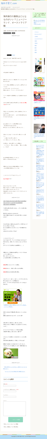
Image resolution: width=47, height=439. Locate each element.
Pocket (13, 55)
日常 (13, 33)
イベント (37, 31)
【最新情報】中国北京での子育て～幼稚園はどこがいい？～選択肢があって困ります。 (40, 153)
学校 (36, 45)
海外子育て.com (9, 3)
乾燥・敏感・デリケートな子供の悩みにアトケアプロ (39, 118)
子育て (36, 43)
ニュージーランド (38, 38)
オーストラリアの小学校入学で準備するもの (15, 371)
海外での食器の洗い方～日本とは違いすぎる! (40, 213)
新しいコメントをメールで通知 (11, 424)
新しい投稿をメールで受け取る (11, 426)
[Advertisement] (15, 45)
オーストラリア (7, 33)
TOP (5, 7)
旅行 (36, 47)
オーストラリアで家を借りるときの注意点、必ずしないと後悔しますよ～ (40, 207)
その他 (36, 36)
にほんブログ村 (37, 24)
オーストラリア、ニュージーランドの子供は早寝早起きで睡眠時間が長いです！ (40, 199)
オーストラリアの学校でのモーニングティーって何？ (40, 146)
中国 (36, 41)
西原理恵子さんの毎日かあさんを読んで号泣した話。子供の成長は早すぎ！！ (40, 168)
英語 (36, 52)
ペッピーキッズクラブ (39, 86)
